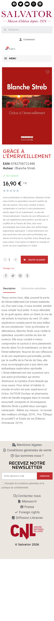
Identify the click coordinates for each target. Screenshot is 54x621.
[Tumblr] (27, 276)
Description (9, 288)
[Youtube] (27, 4)
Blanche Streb (25, 168)
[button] (34, 260)
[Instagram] (33, 4)
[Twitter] (20, 4)
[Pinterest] (20, 276)
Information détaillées (33, 288)
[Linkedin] (40, 4)
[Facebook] (14, 4)
